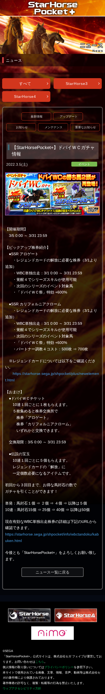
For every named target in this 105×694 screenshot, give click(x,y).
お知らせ (22, 127)
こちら (39, 661)
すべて (25, 83)
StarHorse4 (25, 96)
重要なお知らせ (85, 127)
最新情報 (37, 116)
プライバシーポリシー (59, 667)
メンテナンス (53, 127)
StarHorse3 (77, 83)
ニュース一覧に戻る (52, 572)
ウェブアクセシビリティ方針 (22, 688)
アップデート (69, 116)
